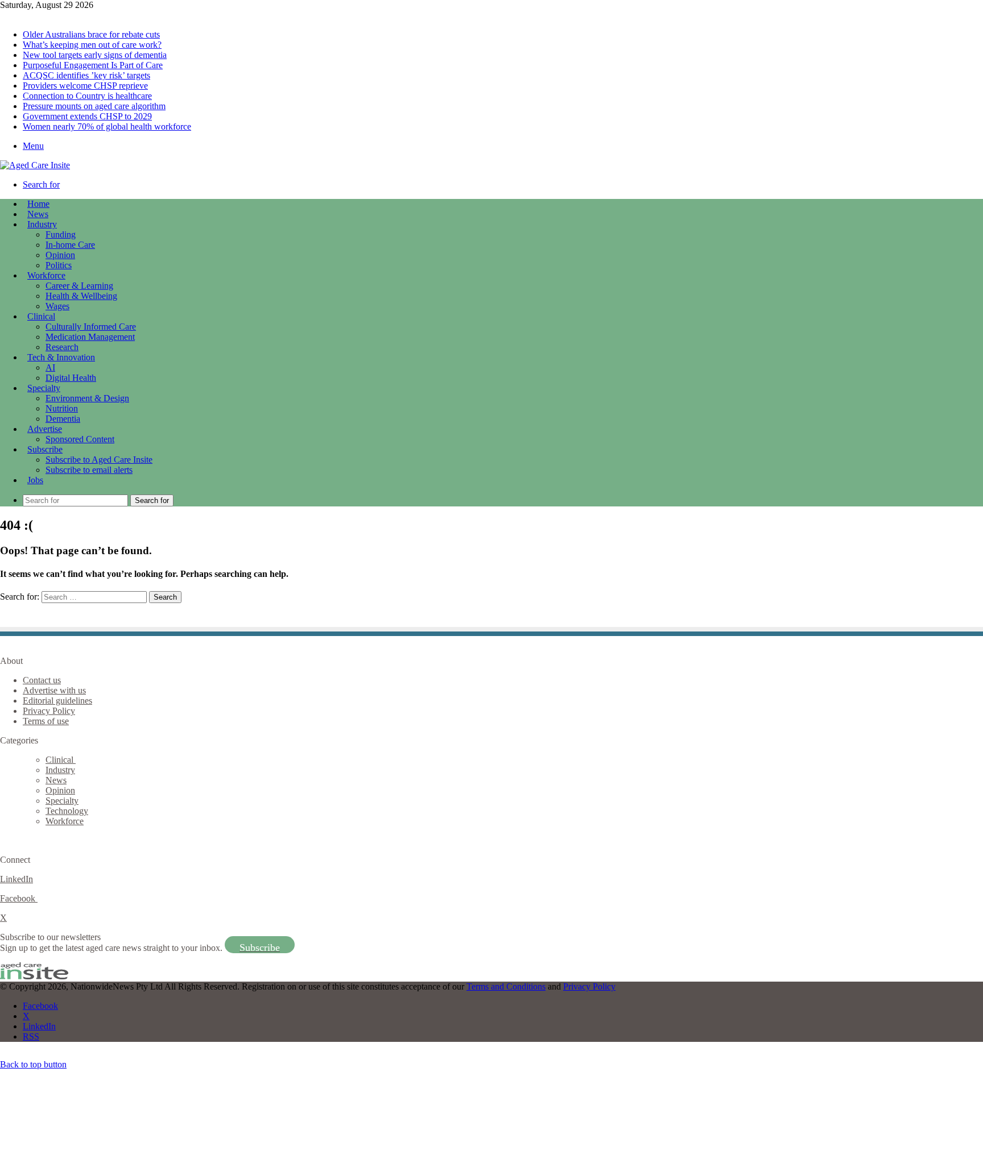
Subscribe (45, 449)
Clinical (41, 316)
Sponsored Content (80, 439)
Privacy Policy (49, 711)
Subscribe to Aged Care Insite (99, 459)
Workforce (46, 275)
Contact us (42, 680)
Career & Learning (79, 285)
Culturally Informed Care (91, 326)
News (37, 214)
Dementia (63, 418)
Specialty (43, 388)
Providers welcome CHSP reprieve (85, 85)
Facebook (19, 898)
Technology (67, 811)
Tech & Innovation (61, 357)
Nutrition (62, 408)
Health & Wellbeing (81, 296)
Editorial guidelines (57, 700)
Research (62, 347)
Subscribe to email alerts (89, 470)
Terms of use (46, 721)
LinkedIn (16, 879)
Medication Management (90, 337)
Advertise (44, 429)
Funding (61, 234)
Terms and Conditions (506, 986)
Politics (59, 265)
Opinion (60, 255)
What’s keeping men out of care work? (92, 44)
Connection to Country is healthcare (87, 96)
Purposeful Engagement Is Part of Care (93, 65)
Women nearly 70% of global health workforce (107, 126)
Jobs (35, 480)
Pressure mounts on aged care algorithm (94, 106)
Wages (57, 306)
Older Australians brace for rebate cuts (91, 34)
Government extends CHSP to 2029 (87, 116)
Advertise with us (54, 690)
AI (50, 367)
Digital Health (71, 378)
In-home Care (70, 245)
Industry (42, 224)
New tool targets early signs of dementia (95, 55)
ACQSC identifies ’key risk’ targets (86, 75)
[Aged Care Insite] (35, 165)
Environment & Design (87, 398)
